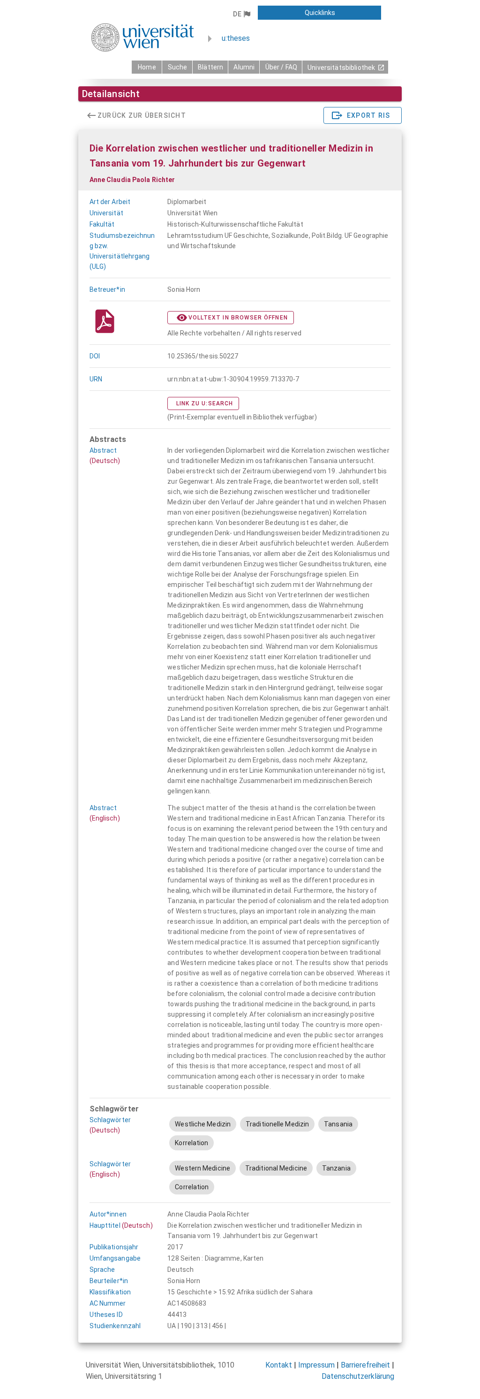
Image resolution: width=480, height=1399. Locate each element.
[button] (241, 14)
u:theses (236, 38)
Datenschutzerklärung (358, 1376)
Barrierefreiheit (365, 1365)
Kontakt (278, 1365)
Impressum (316, 1365)
